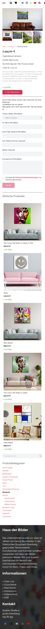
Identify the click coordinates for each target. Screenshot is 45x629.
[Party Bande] (22, 322)
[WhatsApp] (31, 3)
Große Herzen (9, 501)
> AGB (5, 597)
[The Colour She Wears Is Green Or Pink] (22, 222)
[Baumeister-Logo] (4, 3)
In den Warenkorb (12, 92)
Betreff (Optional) (8, 150)
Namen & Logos (8, 507)
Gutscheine (6, 516)
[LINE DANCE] (22, 421)
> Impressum (9, 591)
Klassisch (11, 46)
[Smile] (22, 272)
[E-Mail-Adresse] (17, 624)
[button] (10, 3)
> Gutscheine (9, 584)
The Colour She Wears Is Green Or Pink (18, 243)
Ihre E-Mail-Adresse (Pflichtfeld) (14, 132)
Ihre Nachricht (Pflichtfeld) (11, 159)
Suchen (40, 456)
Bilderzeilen (6, 474)
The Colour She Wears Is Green (15, 393)
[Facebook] (23, 3)
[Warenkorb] (15, 3)
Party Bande (8, 343)
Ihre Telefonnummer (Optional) (13, 141)
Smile (6, 293)
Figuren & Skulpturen (10, 477)
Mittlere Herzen (10, 504)
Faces (4, 483)
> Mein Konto (9, 587)
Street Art (5, 514)
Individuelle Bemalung (10, 489)
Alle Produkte (7, 468)
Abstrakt (5, 471)
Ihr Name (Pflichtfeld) (10, 123)
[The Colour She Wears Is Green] (22, 371)
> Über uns (8, 581)
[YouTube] (35, 3)
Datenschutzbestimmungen (27, 177)
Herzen (5, 495)
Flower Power (7, 480)
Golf (4, 486)
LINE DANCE (8, 443)
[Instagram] (27, 3)
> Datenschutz (10, 594)
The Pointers (7, 510)
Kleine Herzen (9, 498)
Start (4, 46)
